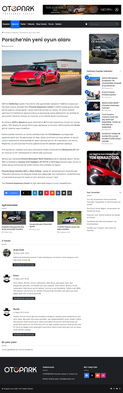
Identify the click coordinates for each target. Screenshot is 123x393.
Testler (23, 24)
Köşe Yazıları (41, 24)
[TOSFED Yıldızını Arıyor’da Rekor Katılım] (69, 218)
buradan (55, 183)
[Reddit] (52, 193)
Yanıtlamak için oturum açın (24, 265)
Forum (51, 24)
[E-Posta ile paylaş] (63, 193)
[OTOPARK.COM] (18, 10)
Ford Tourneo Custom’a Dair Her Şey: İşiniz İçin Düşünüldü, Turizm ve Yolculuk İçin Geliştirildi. (111, 120)
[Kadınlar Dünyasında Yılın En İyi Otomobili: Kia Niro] (14, 218)
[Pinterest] (46, 193)
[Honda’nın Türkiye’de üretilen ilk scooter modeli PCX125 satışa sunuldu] (93, 136)
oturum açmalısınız (26, 350)
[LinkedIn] (35, 193)
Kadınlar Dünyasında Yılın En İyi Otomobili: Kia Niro (13, 228)
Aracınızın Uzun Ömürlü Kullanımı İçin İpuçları (103, 215)
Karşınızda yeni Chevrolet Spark (41, 225)
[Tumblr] (40, 193)
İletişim (58, 24)
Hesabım (6, 24)
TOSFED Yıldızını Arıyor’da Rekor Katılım (68, 228)
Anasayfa (7, 32)
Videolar (31, 24)
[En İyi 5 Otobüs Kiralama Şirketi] (93, 95)
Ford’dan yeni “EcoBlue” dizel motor (100, 228)
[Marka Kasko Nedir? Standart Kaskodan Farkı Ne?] (93, 106)
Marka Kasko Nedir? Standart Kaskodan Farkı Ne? (110, 105)
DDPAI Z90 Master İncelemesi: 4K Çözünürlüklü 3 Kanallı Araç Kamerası (111, 82)
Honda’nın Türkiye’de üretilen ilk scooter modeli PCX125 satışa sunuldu (111, 137)
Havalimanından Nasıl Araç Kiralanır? (100, 221)
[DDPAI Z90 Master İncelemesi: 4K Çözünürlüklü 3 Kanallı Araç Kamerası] (93, 81)
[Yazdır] (69, 193)
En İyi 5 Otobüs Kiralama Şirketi (109, 93)
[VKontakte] (58, 193)
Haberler (15, 24)
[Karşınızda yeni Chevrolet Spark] (42, 216)
